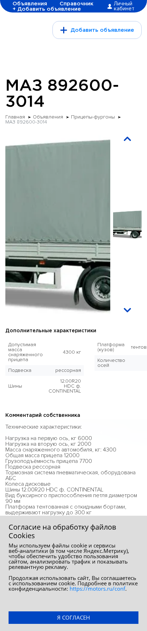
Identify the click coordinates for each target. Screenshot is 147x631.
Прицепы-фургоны (93, 117)
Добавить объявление (102, 30)
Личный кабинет (124, 6)
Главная (15, 117)
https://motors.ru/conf (97, 588)
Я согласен (73, 617)
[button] (127, 139)
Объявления (29, 3)
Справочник (76, 3)
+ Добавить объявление (46, 9)
